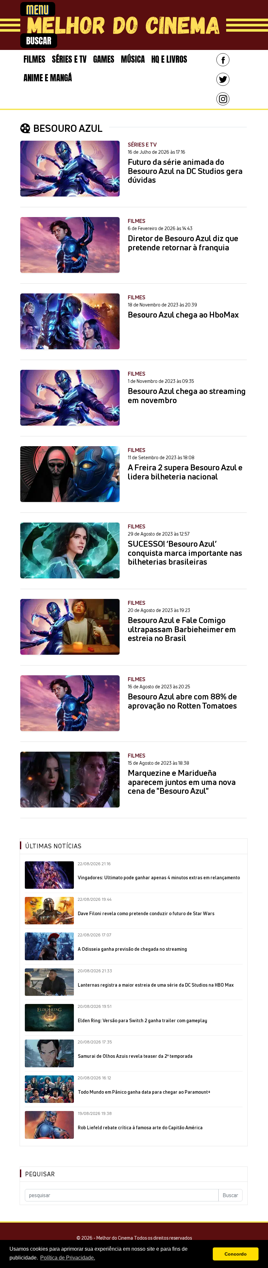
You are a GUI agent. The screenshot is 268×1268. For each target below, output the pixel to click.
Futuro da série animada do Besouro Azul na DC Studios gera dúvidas (185, 171)
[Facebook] (222, 59)
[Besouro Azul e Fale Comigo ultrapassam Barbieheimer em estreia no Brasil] (70, 627)
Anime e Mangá (48, 78)
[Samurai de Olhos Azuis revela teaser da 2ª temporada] (49, 1053)
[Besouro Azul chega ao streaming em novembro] (70, 398)
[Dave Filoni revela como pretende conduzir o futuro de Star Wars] (49, 910)
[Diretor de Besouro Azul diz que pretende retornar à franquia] (70, 245)
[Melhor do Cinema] (123, 25)
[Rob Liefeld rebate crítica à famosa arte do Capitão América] (49, 1124)
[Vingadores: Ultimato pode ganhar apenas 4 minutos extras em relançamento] (49, 875)
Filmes (34, 59)
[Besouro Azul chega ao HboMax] (70, 321)
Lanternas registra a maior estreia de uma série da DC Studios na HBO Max (156, 985)
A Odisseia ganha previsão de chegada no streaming (132, 949)
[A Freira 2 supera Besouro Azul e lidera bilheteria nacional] (70, 474)
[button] (206, 1254)
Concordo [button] (236, 1254)
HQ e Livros (169, 59)
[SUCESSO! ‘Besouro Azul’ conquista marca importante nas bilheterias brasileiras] (70, 550)
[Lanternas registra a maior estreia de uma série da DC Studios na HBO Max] (49, 982)
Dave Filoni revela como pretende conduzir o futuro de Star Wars (146, 913)
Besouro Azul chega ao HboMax (183, 315)
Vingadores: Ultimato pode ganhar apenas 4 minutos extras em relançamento (159, 878)
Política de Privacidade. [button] (67, 1257)
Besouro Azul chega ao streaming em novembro (187, 396)
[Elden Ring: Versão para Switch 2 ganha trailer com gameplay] (49, 1017)
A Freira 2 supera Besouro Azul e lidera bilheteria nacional (185, 472)
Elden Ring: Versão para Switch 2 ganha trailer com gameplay (142, 1021)
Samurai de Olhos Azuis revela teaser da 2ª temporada (135, 1056)
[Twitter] (222, 79)
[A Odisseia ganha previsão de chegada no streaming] (49, 946)
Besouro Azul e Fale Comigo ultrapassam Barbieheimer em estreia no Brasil (182, 629)
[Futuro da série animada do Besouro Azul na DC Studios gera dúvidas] (70, 168)
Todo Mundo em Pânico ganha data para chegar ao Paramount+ (144, 1092)
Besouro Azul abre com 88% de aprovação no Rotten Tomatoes (182, 701)
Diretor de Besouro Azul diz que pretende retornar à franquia (183, 243)
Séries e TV (69, 59)
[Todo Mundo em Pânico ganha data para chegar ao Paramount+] (49, 1089)
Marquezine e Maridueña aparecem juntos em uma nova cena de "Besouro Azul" (182, 782)
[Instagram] (222, 98)
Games (103, 59)
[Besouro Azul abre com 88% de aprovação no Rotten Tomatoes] (70, 703)
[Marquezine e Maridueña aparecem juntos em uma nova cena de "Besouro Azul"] (70, 779)
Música (133, 59)
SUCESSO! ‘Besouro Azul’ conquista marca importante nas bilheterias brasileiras (185, 553)
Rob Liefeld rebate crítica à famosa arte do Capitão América (140, 1128)
